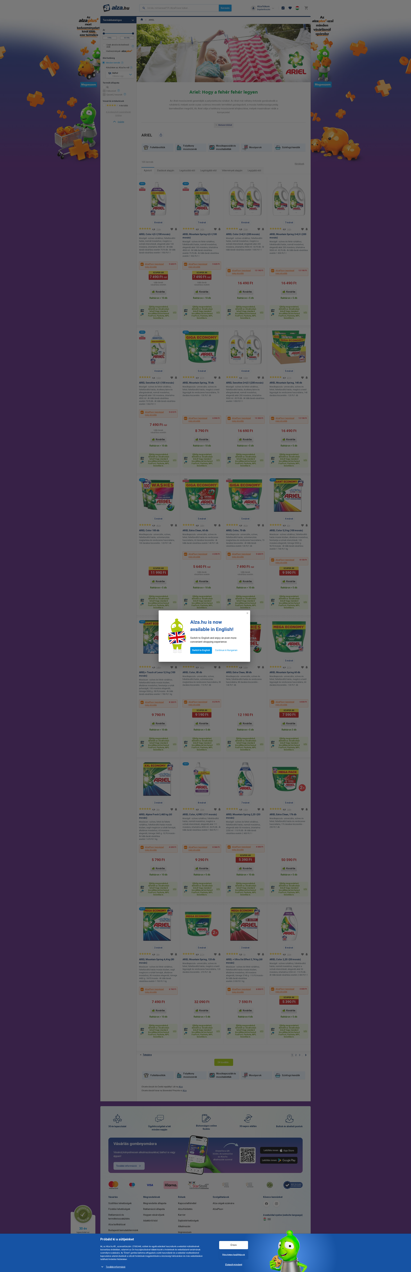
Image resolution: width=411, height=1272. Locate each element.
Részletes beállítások (233, 1255)
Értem (234, 1245)
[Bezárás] (247, 613)
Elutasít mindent (233, 1264)
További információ (115, 1267)
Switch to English (201, 650)
